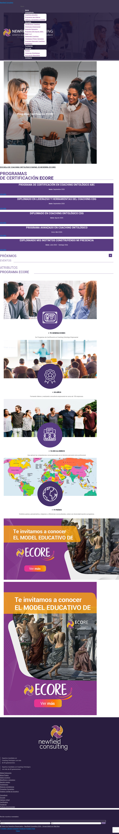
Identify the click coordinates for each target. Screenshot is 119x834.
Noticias (28, 48)
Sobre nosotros (5, 778)
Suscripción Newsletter (32, 55)
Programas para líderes (32, 17)
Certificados (4, 802)
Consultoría (29, 12)
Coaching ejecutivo (31, 15)
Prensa (27, 51)
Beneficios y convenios (7, 780)
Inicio (27, 10)
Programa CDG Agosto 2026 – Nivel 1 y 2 (34, 33)
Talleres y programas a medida (35, 20)
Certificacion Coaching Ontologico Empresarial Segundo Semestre (32, 27)
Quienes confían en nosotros (9, 791)
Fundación (29, 46)
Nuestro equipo (5, 782)
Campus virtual (5, 800)
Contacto (28, 58)
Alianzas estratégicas (7, 787)
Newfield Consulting (6, 3)
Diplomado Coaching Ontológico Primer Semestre (34, 38)
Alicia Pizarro (4, 775)
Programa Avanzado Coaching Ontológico (35, 43)
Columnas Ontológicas (32, 53)
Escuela (28, 22)
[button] (51, 6)
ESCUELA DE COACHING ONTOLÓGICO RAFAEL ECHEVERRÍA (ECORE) (28, 167)
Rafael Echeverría (5, 773)
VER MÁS (3, 194)
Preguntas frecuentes (7, 789)
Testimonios (4, 784)
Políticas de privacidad (7, 807)
